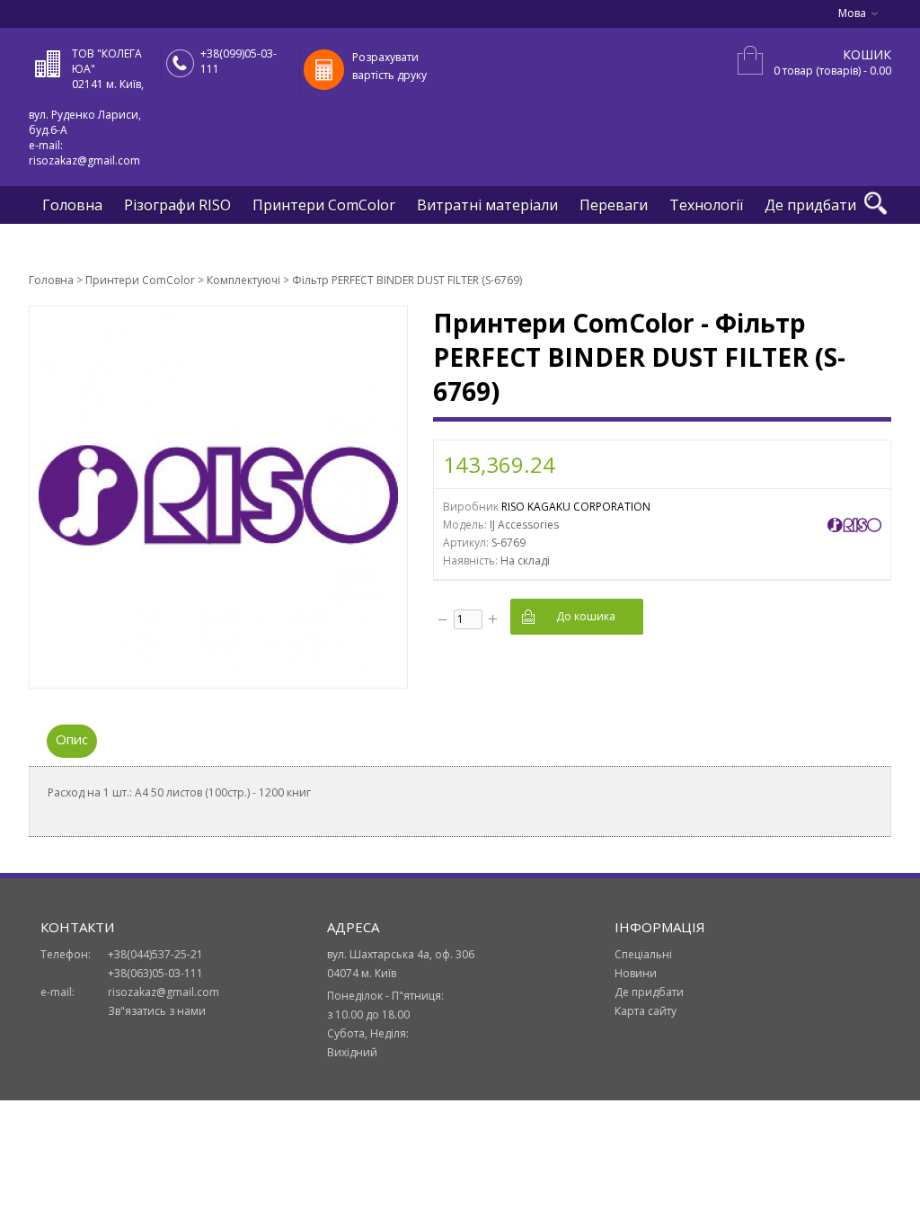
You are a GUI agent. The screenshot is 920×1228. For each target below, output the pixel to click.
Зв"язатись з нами (157, 1011)
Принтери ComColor (323, 205)
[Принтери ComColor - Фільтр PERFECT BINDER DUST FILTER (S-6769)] (218, 671)
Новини (636, 973)
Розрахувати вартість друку (389, 66)
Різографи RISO (177, 205)
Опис (72, 739)
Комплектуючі (243, 280)
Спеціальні (643, 954)
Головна (72, 205)
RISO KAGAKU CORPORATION (575, 506)
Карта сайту (646, 1011)
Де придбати (810, 205)
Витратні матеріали (487, 205)
